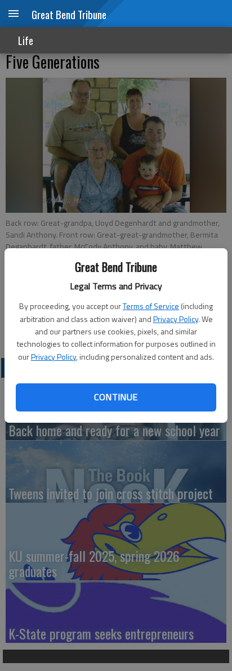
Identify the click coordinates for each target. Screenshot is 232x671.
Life (25, 40)
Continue (115, 397)
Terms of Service (151, 306)
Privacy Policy (175, 319)
